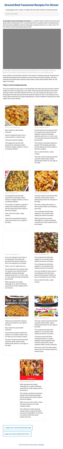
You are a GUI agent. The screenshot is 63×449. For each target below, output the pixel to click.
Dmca (21, 445)
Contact (25, 445)
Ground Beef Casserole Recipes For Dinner (31, 5)
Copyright (41, 445)
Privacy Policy (33, 445)
